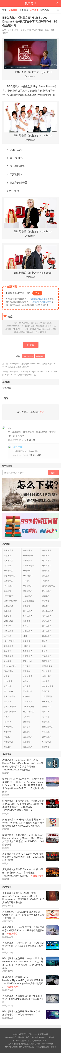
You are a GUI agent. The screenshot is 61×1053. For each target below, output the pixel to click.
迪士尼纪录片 (47, 610)
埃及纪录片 (27, 736)
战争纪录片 (46, 625)
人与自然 (26, 716)
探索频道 (7, 555)
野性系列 (7, 736)
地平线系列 (46, 676)
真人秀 (45, 641)
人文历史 (34, 9)
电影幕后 (7, 610)
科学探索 (13, 9)
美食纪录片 (46, 565)
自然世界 (45, 681)
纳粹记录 (7, 636)
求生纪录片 (27, 676)
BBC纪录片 (28, 356)
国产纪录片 (46, 560)
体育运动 (26, 580)
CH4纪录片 (8, 585)
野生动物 (26, 605)
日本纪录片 (27, 630)
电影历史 (45, 711)
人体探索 (7, 661)
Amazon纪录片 (10, 666)
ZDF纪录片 (8, 726)
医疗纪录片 (27, 615)
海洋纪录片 (8, 646)
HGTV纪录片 (47, 701)
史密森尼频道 (28, 600)
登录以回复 (29, 439)
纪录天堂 (30, 3)
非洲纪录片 (46, 636)
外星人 (45, 651)
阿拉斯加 (7, 701)
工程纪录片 (27, 701)
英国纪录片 (8, 560)
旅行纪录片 (27, 610)
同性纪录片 (46, 630)
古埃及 (6, 716)
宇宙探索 (45, 600)
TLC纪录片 (46, 741)
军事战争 (45, 9)
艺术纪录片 (8, 605)
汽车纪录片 (46, 615)
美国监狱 (26, 741)
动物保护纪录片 (10, 711)
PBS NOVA (8, 691)
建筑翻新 (26, 666)
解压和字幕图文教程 (42, 301)
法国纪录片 (8, 580)
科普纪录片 (27, 651)
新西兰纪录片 (47, 726)
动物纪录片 (46, 570)
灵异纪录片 (46, 656)
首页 (4, 9)
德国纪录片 (27, 590)
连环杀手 (26, 726)
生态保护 (7, 625)
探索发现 (7, 731)
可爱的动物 (27, 661)
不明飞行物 (27, 691)
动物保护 (7, 651)
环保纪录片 (46, 731)
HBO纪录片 (8, 595)
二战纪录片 (27, 595)
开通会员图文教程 (39, 298)
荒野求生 (26, 620)
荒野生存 (26, 671)
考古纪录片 (27, 585)
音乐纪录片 (46, 590)
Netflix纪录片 (28, 555)
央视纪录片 (46, 550)
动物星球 (26, 721)
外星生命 (26, 641)
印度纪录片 (46, 661)
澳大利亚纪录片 (48, 585)
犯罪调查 (7, 565)
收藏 (11, 316)
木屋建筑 (7, 746)
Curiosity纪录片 (10, 600)
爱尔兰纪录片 (28, 711)
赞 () (32, 344)
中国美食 (45, 580)
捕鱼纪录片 (27, 746)
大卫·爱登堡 (47, 696)
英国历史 (45, 691)
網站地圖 (44, 1034)
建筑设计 (45, 605)
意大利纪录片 (9, 696)
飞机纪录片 (46, 671)
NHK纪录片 (28, 575)
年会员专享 (27, 560)
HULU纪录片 (9, 641)
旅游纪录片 (46, 736)
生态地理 (23, 9)
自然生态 (45, 595)
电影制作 (7, 615)
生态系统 (26, 686)
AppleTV (26, 696)
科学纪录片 (46, 721)
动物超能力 (46, 706)
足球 (44, 646)
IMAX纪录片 (47, 666)
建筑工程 (7, 590)
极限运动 (26, 731)
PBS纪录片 (8, 570)
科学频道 (26, 681)
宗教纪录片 (8, 630)
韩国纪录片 (8, 741)
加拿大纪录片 (9, 575)
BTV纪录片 (8, 671)
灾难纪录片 (46, 620)
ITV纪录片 (8, 681)
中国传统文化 (28, 706)
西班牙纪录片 (47, 686)
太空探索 (45, 716)
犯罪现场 (7, 721)
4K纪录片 (27, 570)
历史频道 (45, 575)
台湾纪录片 (27, 656)
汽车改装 (26, 646)
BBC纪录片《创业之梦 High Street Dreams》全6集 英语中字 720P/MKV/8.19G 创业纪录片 (30, 21)
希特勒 (25, 625)
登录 (37, 293)
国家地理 (45, 555)
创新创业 (40, 356)
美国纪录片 (8, 550)
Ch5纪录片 (8, 620)
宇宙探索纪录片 (10, 706)
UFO (25, 636)
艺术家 (6, 676)
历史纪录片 (8, 656)
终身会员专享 (28, 565)
